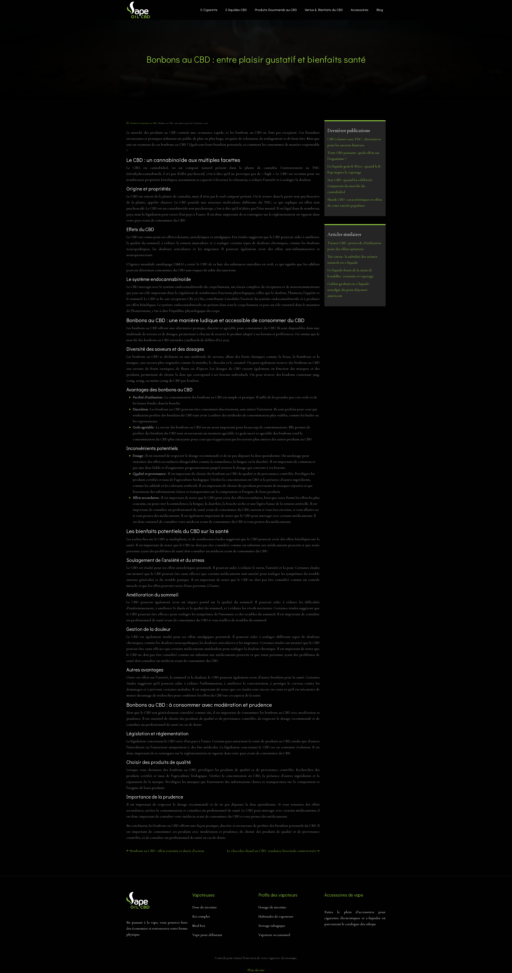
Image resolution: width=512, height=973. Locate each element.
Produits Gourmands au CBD (276, 9)
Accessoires (359, 9)
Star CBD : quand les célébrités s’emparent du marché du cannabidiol (349, 186)
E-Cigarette (208, 9)
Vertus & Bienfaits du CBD (324, 9)
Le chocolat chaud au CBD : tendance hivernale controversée (271, 851)
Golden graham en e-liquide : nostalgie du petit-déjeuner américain (348, 290)
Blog (379, 9)
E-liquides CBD (236, 9)
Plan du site (256, 970)
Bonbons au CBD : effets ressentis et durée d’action (167, 851)
